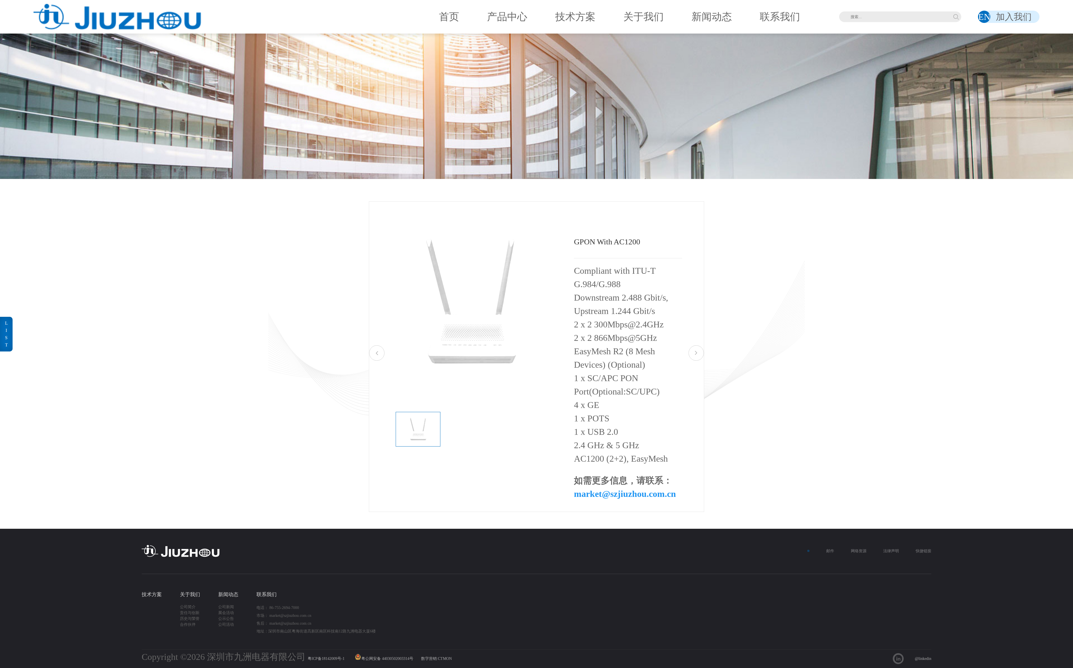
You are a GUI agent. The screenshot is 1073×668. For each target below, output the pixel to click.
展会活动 (226, 613)
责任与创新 (190, 613)
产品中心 (507, 16)
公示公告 (226, 619)
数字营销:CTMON (436, 659)
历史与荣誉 (190, 619)
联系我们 (780, 16)
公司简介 (188, 607)
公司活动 (226, 624)
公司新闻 (226, 607)
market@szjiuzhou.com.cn (625, 494)
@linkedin (923, 659)
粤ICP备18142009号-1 (326, 659)
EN (984, 17)
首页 (449, 16)
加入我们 (1014, 17)
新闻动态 (712, 16)
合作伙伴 (188, 624)
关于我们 (643, 16)
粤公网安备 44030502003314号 (387, 659)
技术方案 (575, 16)
